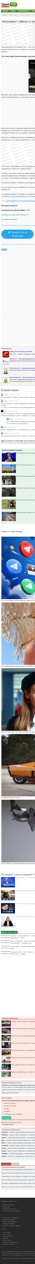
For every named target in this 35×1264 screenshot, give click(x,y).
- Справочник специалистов (11, 1210)
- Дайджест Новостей (9, 1208)
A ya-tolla (5, 1145)
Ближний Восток (23, 11)
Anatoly (6, 433)
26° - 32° (31, 15)
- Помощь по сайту (8, 1244)
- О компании (6, 1232)
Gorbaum (5, 1132)
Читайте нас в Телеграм (18, 234)
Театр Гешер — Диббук (17, 954)
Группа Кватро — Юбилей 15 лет (21, 943)
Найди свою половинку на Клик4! (21, 351)
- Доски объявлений (8, 1219)
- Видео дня (6, 1207)
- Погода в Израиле (8, 1223)
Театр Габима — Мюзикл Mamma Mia (22, 946)
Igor (3, 1140)
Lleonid (6, 394)
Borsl (3, 1143)
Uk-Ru (4, 1148)
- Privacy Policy (7, 1240)
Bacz (5, 427)
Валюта (4, 15)
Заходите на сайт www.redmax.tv (14, 215)
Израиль (5, 11)
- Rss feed (5, 1238)
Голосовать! (6, 1117)
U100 (5, 411)
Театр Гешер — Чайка (17, 937)
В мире (13, 11)
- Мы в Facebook (7, 1236)
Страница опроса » (8, 1124)
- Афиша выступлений (9, 1221)
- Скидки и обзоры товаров (11, 1225)
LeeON (4, 1156)
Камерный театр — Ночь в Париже (21, 952)
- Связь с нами (7, 1234)
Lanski (4, 1151)
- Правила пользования (9, 1242)
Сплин (12, 948)
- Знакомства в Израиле (10, 1217)
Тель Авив (22, 15)
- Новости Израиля (8, 1205)
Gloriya (4, 1137)
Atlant (5, 401)
